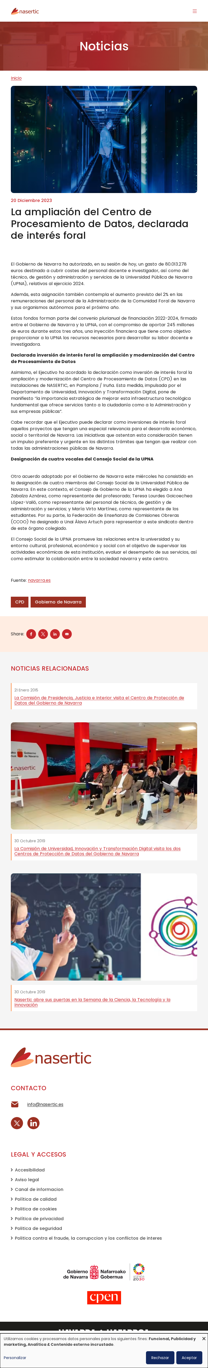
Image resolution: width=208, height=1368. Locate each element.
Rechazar (160, 1357)
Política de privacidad (39, 1219)
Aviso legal (27, 1180)
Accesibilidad (30, 1170)
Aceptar (189, 1357)
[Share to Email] (67, 634)
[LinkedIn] (33, 1123)
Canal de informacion (39, 1189)
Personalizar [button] (15, 1357)
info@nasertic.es (45, 1104)
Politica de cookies (36, 1209)
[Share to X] (43, 634)
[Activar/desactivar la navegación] (194, 11)
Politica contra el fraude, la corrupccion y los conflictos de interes (88, 1238)
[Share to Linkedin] (55, 634)
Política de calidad (36, 1199)
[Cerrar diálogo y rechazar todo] (204, 1336)
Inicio (16, 78)
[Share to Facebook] (31, 634)
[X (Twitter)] (17, 1123)
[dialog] (104, 1350)
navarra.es (39, 580)
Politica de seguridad (38, 1228)
